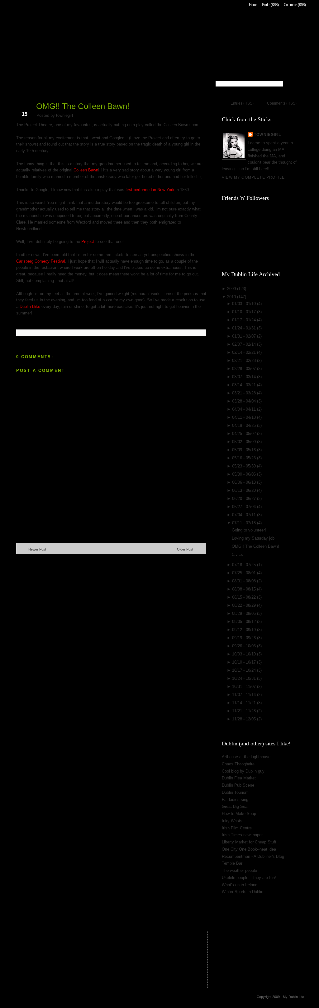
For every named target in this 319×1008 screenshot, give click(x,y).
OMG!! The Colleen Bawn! (82, 106)
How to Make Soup (239, 813)
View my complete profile (253, 177)
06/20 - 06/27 (244, 498)
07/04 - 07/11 (244, 514)
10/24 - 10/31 (244, 678)
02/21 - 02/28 (244, 360)
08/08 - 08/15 (244, 589)
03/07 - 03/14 (244, 376)
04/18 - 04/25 (244, 425)
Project (87, 241)
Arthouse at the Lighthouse (246, 756)
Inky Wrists (232, 820)
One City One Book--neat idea (249, 849)
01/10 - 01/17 (244, 311)
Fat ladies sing (235, 799)
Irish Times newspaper (242, 835)
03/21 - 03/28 (244, 393)
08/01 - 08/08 (244, 581)
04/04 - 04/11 (244, 409)
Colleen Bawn (86, 170)
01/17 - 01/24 (244, 320)
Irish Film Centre (237, 828)
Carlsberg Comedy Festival (40, 261)
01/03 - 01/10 (244, 303)
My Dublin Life (95, 22)
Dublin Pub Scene (238, 785)
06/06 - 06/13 (244, 482)
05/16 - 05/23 (244, 458)
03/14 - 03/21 (244, 385)
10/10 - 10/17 (244, 662)
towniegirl (267, 134)
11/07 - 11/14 (244, 694)
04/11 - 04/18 (244, 417)
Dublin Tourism (235, 792)
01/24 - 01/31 (244, 328)
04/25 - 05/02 (244, 433)
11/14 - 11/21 (244, 702)
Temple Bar (232, 863)
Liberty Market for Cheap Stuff (249, 842)
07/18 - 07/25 (244, 564)
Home (253, 4)
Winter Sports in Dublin (242, 891)
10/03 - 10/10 (244, 654)
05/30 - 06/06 (244, 474)
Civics (237, 554)
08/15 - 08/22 (244, 597)
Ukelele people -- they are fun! (249, 877)
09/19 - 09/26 (244, 637)
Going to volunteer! (249, 530)
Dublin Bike (30, 306)
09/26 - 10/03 (244, 646)
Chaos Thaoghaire (238, 764)
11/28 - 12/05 (244, 719)
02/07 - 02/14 (244, 344)
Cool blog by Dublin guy (243, 771)
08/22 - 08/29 (244, 605)
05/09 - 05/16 (244, 449)
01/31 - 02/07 (244, 336)
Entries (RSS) (270, 4)
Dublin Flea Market (239, 778)
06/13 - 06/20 (244, 490)
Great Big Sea (234, 806)
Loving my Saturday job (253, 538)
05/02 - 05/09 (244, 441)
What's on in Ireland (239, 884)
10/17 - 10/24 (244, 670)
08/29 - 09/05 (244, 613)
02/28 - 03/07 (244, 368)
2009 (232, 288)
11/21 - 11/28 (244, 711)
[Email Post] (16, 323)
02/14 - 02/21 (244, 352)
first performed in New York (151, 189)
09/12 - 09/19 (244, 629)
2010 (232, 296)
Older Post (185, 549)
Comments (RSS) (295, 4)
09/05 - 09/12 (244, 621)
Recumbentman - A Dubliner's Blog (253, 856)
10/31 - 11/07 (244, 686)
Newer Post (37, 549)
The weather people (239, 870)
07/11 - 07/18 (244, 523)
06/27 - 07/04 (244, 506)
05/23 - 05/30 (244, 466)
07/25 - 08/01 (244, 573)
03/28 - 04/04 (244, 401)
